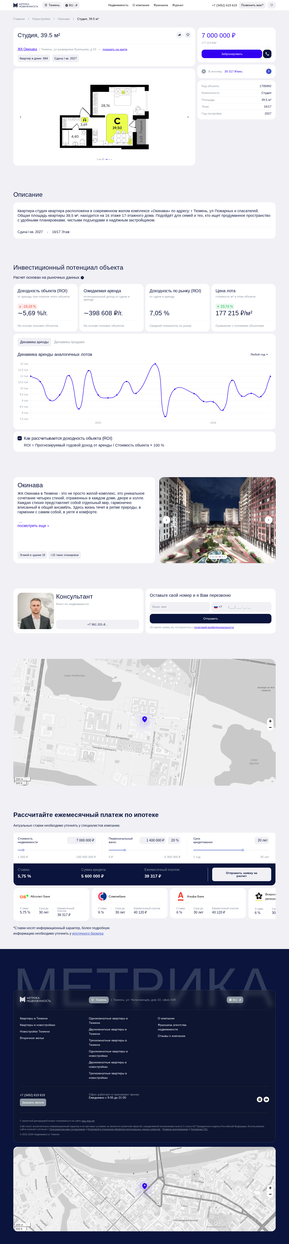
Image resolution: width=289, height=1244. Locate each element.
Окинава (64, 18)
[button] (144, 719)
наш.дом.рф (88, 1121)
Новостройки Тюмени (35, 1031)
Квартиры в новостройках (37, 1025)
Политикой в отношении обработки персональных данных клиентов (124, 1129)
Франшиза (161, 5)
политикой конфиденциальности (214, 627)
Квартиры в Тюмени (34, 1018)
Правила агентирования (175, 1129)
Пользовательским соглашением (67, 1129)
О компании (141, 5)
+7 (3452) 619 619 (224, 5)
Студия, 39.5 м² (88, 18)
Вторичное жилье (32, 1038)
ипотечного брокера (87, 933)
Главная (19, 18)
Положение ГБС (199, 1129)
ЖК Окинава (27, 49)
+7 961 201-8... (97, 624)
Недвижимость (118, 5)
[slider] (57, 850)
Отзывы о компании (171, 1036)
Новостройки (41, 18)
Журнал (177, 5)
